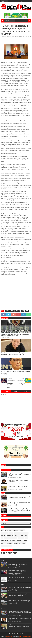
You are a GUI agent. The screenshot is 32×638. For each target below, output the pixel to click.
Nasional (18, 310)
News (23, 310)
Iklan (16, 532)
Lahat (26, 532)
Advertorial (8, 530)
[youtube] (27, 1)
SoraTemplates (9, 636)
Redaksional (17, 543)
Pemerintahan (4, 540)
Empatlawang (4, 532)
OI (2, 538)
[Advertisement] (16, 292)
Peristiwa (19, 540)
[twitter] (23, 1)
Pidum (27, 310)
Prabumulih (9, 543)
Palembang (20, 538)
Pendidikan (12, 540)
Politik (3, 543)
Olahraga (14, 538)
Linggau (3, 535)
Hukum (12, 310)
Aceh (2, 530)
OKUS (9, 538)
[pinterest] (29, 1)
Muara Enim (10, 535)
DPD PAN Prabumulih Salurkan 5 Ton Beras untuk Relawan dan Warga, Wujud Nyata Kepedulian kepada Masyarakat (18, 564)
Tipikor (3, 545)
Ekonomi (7, 310)
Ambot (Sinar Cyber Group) (25, 636)
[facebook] (21, 1)
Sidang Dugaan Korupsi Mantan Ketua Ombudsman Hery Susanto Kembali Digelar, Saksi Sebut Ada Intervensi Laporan (19, 572)
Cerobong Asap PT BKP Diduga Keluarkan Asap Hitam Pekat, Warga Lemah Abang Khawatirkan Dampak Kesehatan (19, 602)
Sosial (23, 543)
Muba (16, 535)
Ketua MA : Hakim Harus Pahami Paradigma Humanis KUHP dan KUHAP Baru (15, 372)
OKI (5, 538)
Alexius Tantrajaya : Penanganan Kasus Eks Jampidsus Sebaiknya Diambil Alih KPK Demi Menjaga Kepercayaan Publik (15, 353)
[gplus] (25, 1)
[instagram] (30, 1)
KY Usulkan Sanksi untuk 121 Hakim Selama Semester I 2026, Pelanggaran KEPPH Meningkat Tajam (15, 335)
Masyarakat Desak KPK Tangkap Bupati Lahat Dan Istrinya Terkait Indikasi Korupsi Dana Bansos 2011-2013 (19, 474)
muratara (9, 545)
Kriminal (21, 532)
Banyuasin (15, 530)
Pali (26, 538)
